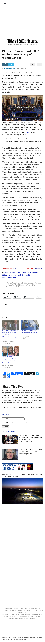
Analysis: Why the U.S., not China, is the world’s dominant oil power (22, 476)
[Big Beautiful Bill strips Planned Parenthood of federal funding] (30, 325)
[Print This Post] (32, 64)
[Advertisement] (22, 23)
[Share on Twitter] (11, 64)
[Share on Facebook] (5, 64)
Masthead (13, 610)
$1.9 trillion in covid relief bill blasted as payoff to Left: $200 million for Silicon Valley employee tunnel (10, 335)
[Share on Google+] (18, 64)
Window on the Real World (14, 608)
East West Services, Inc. (32, 608)
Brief (15, 268)
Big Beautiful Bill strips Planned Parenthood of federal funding (29, 333)
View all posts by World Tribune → (13, 287)
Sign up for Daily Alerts (26, 610)
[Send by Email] (39, 64)
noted (27, 132)
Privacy (5, 610)
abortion (8, 272)
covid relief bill (17, 272)
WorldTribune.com (9, 277)
